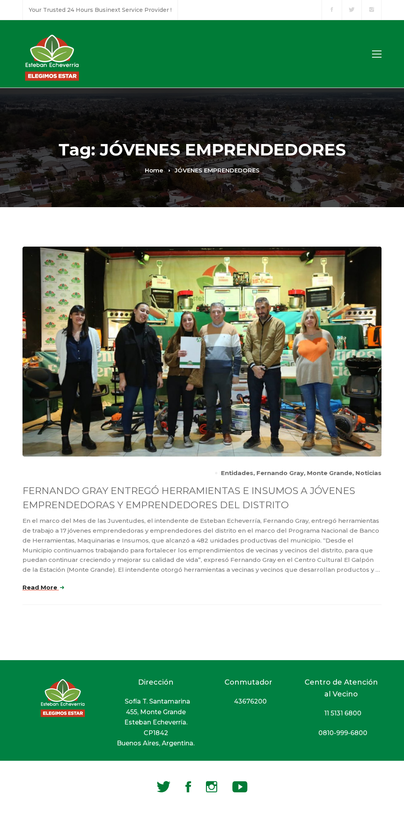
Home (154, 170)
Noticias (368, 473)
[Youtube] (240, 786)
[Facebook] (188, 786)
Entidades (237, 473)
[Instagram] (211, 786)
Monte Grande (329, 473)
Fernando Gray (280, 473)
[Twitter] (163, 786)
